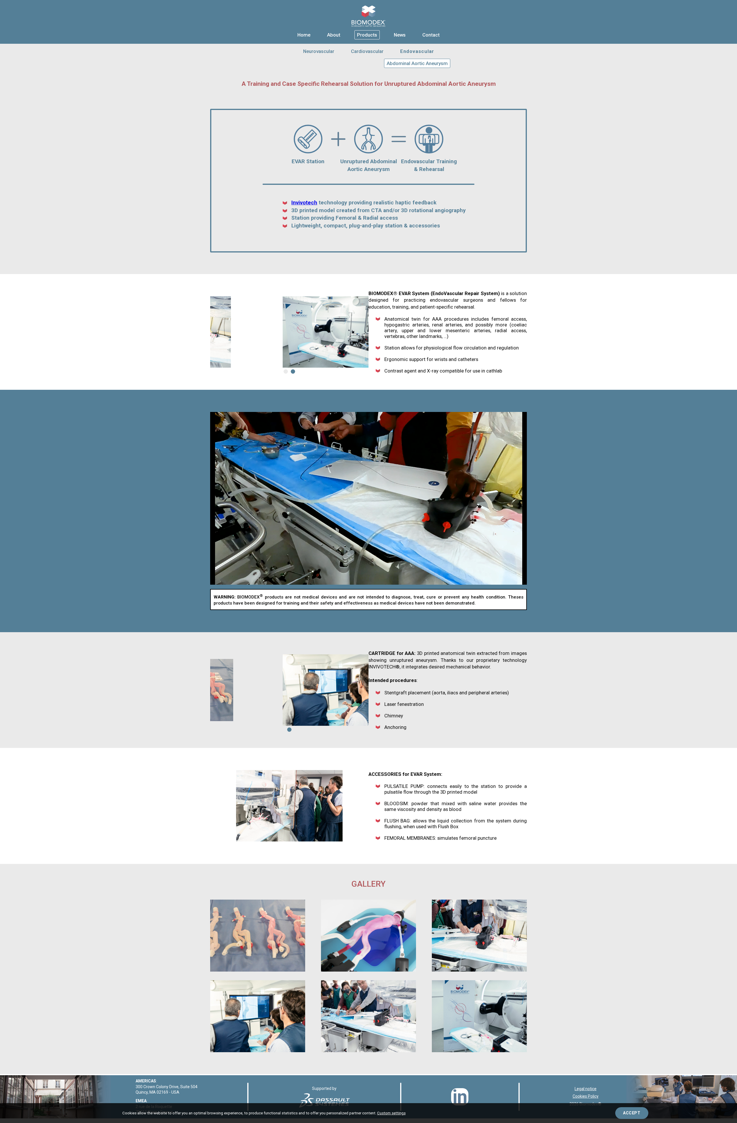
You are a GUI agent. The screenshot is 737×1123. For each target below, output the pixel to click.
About (333, 35)
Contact (431, 35)
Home (303, 35)
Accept (631, 1113)
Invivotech (304, 202)
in (460, 1096)
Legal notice (586, 1088)
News (400, 35)
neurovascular (318, 51)
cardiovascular (367, 51)
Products (367, 35)
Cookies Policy (586, 1096)
